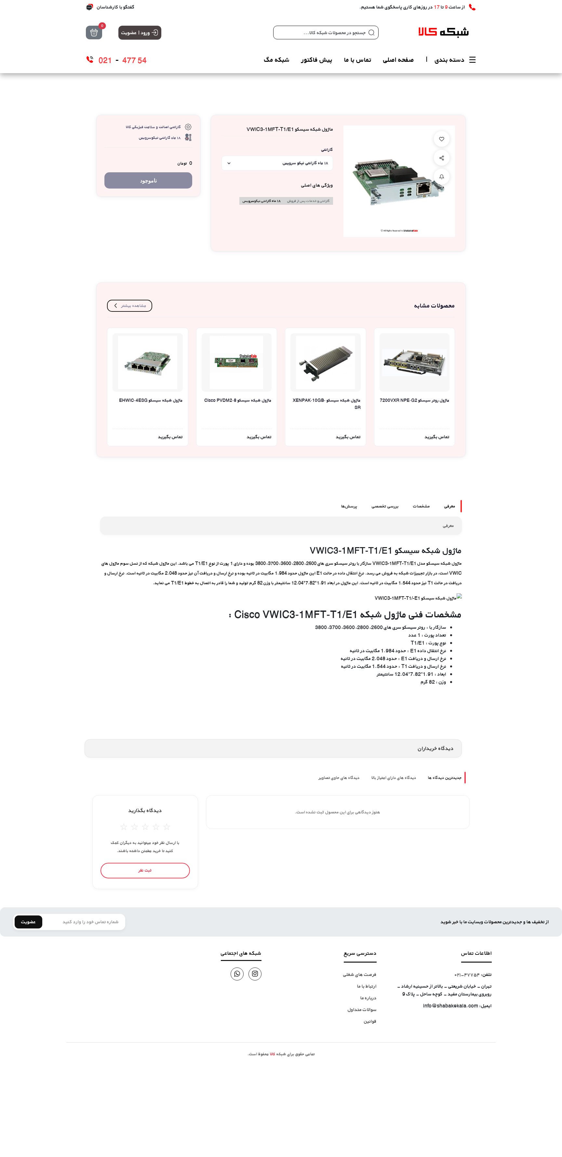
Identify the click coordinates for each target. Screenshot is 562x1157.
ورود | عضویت (135, 32)
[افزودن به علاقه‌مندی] (442, 139)
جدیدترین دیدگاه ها (445, 777)
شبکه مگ (277, 60)
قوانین (370, 1021)
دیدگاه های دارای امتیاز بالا (393, 777)
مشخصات (421, 506)
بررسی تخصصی (385, 506)
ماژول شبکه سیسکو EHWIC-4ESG (151, 400)
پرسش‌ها (349, 506)
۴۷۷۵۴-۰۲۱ (467, 974)
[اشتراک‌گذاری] (442, 158)
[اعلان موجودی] (442, 176)
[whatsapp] (237, 973)
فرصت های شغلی (360, 974)
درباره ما (368, 998)
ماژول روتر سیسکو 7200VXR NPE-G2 (414, 400)
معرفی (449, 506)
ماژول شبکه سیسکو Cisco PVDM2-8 (238, 400)
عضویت (28, 922)
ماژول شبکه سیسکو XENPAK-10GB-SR (327, 404)
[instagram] (254, 973)
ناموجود (148, 180)
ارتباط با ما (367, 986)
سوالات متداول (362, 1009)
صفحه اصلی (398, 60)
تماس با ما (357, 60)
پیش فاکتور (316, 60)
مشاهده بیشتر (133, 305)
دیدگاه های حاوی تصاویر (339, 777)
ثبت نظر (145, 870)
